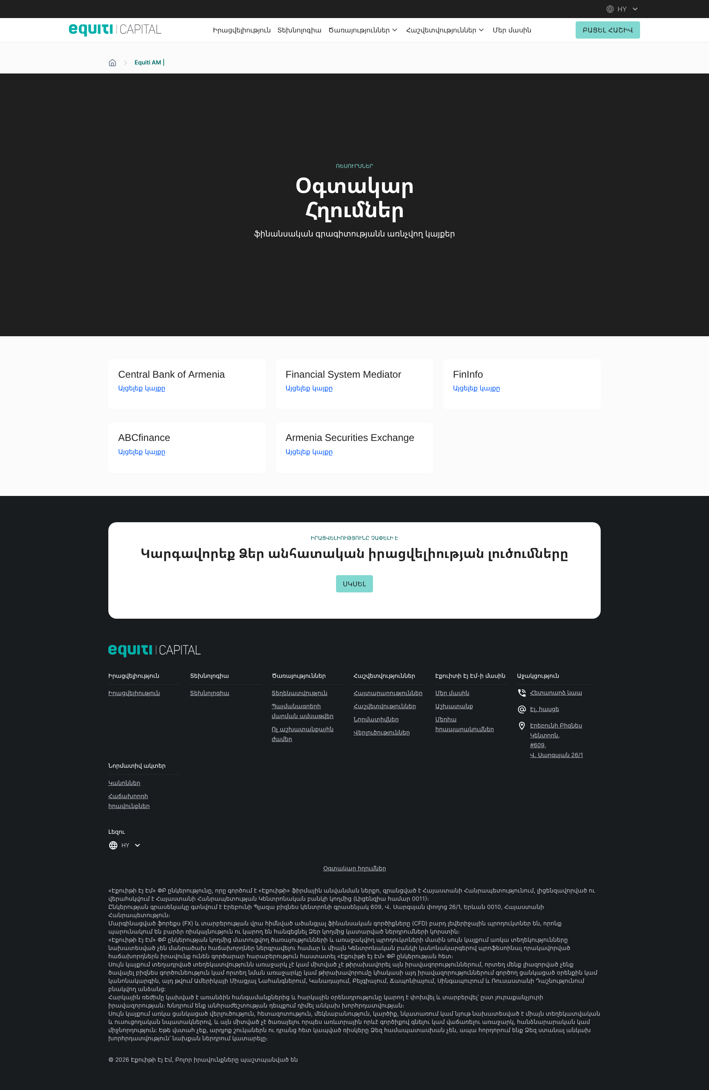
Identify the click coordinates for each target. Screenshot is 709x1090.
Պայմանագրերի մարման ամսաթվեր (303, 710)
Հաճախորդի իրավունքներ (129, 800)
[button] (623, 9)
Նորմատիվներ (376, 719)
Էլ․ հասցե (544, 709)
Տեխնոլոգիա (299, 30)
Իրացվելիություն (242, 30)
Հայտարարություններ (388, 692)
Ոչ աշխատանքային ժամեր (303, 733)
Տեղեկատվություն (299, 692)
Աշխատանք (454, 705)
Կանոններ (124, 782)
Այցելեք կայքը (141, 388)
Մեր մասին (512, 30)
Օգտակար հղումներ (354, 868)
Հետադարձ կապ (556, 692)
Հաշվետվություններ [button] (441, 30)
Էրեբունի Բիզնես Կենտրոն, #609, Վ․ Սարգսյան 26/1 (556, 740)
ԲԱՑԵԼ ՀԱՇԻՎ (608, 30)
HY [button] (125, 845)
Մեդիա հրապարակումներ (464, 724)
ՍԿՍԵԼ (354, 584)
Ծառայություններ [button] (359, 30)
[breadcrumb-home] (112, 63)
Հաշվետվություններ (385, 705)
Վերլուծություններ (382, 732)
